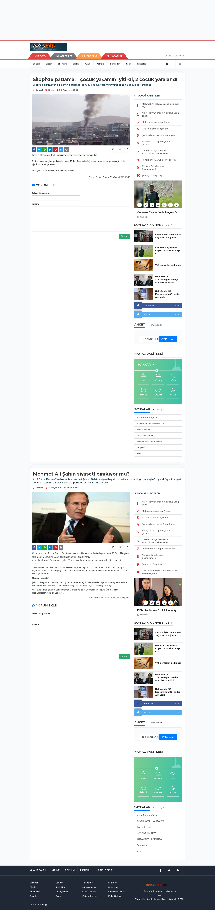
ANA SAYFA (41, 56)
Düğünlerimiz (116, 891)
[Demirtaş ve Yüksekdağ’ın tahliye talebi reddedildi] (143, 280)
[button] (147, 364)
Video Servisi (89, 896)
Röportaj (113, 887)
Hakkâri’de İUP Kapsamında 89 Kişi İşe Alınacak (167, 294)
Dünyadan (115, 64)
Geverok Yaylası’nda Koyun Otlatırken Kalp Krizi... (167, 250)
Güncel (36, 64)
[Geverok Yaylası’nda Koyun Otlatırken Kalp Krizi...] (143, 251)
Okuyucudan (89, 887)
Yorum (35, 204)
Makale (112, 882)
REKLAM (70, 870)
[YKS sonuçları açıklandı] (143, 265)
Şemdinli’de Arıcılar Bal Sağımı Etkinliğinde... (168, 236)
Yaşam (88, 64)
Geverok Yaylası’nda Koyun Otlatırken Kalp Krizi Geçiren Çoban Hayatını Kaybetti (158, 212)
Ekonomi (62, 64)
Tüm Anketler (155, 325)
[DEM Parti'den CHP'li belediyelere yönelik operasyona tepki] (158, 594)
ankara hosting (38, 904)
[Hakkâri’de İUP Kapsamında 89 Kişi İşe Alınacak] (143, 294)
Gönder (124, 236)
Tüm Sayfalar (160, 410)
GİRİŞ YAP (179, 56)
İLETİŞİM (85, 870)
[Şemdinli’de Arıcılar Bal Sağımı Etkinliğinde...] (143, 236)
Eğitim (49, 64)
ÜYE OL (168, 56)
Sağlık (76, 64)
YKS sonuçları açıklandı (168, 265)
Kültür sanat (89, 891)
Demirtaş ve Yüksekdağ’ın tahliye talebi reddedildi (166, 279)
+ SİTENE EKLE (104, 870)
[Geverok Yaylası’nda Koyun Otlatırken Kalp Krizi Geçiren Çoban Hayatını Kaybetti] (158, 196)
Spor (128, 64)
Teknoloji (141, 64)
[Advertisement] (107, 19)
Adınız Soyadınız (41, 193)
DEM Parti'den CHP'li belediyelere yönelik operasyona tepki (158, 610)
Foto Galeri (114, 896)
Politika (100, 64)
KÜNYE (55, 870)
